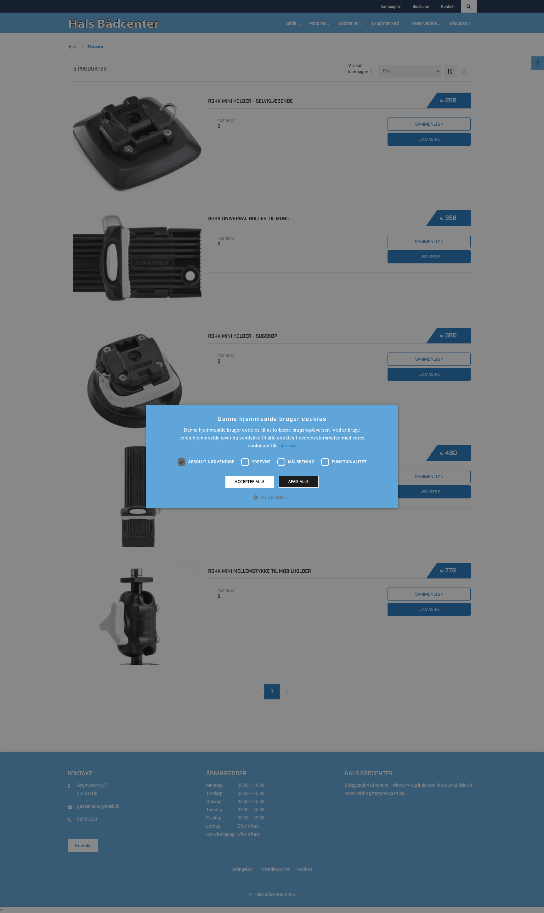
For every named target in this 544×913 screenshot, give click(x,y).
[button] (272, 497)
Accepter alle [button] (249, 481)
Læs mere (287, 446)
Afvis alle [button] (298, 481)
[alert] (272, 456)
